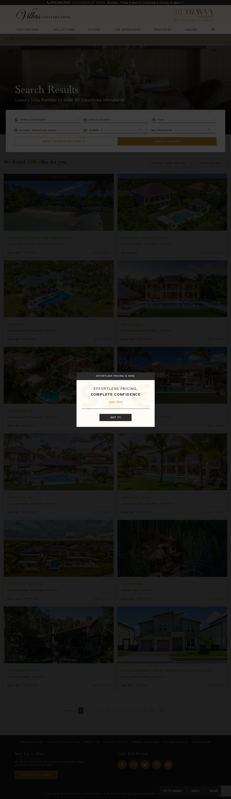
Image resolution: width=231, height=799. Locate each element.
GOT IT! (115, 417)
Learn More (116, 401)
